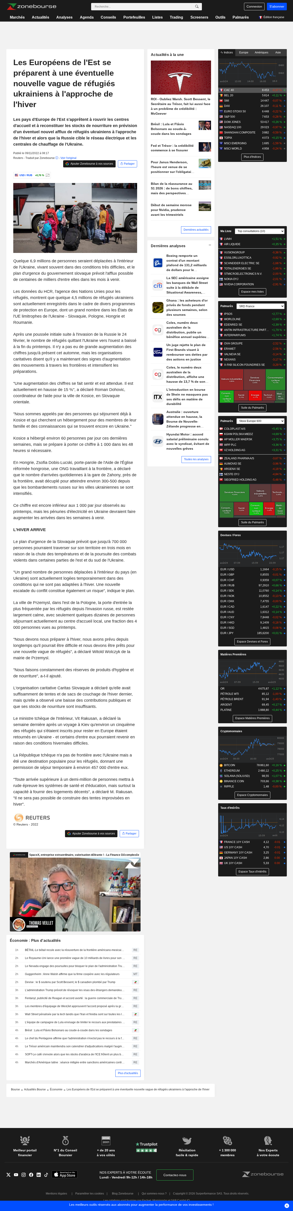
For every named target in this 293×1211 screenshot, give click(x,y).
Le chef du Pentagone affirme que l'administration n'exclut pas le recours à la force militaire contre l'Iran (75, 1038)
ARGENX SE (232, 469)
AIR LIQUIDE (232, 244)
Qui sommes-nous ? (154, 1193)
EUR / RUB (227, 585)
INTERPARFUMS (235, 335)
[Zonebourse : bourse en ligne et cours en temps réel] (31, 6)
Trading (176, 17)
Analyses (64, 17)
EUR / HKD (227, 622)
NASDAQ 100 (232, 127)
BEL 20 (228, 95)
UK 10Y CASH (233, 863)
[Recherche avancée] (197, 6)
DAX (227, 106)
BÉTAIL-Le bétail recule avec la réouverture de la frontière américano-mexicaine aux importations (75, 950)
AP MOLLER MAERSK (238, 439)
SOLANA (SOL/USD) (237, 776)
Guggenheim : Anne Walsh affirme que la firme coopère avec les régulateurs (72, 974)
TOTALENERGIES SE (237, 268)
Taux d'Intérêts (230, 807)
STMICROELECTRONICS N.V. (243, 273)
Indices (228, 52)
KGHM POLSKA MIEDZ (238, 434)
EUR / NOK (227, 596)
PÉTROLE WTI (229, 694)
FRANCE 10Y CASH (237, 842)
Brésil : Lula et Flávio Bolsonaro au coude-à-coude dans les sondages (68, 1030)
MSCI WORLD (233, 148)
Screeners (199, 17)
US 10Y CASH (233, 847)
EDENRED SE (233, 324)
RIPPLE (229, 786)
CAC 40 (229, 90)
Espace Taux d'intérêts (252, 871)
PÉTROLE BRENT (231, 699)
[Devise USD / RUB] (47, 175)
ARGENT (226, 704)
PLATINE (226, 710)
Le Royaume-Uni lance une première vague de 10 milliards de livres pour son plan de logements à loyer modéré (75, 958)
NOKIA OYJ (231, 279)
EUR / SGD (227, 627)
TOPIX (228, 137)
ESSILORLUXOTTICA (237, 257)
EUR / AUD (227, 612)
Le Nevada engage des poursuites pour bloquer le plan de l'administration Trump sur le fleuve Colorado (75, 966)
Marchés (17, 17)
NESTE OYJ (231, 474)
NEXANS (230, 359)
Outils (220, 17)
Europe (243, 52)
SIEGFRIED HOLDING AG (240, 479)
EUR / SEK (227, 590)
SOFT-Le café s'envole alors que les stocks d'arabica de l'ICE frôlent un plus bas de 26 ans (75, 1054)
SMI (226, 100)
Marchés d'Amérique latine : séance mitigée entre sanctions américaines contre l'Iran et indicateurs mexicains (75, 1062)
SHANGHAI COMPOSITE (239, 132)
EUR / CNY (227, 617)
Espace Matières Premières (252, 718)
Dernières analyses (168, 246)
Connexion (254, 6)
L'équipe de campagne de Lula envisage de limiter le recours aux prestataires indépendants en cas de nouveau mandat (75, 1022)
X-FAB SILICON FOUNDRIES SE (244, 364)
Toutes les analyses (196, 459)
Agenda (87, 17)
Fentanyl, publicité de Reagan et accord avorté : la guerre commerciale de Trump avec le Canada (75, 998)
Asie (278, 52)
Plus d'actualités (128, 1073)
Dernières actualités (196, 229)
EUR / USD (227, 569)
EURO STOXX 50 (235, 111)
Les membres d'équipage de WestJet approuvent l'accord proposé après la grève (75, 1006)
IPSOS (228, 314)
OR (222, 688)
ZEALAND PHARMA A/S (239, 458)
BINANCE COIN (234, 781)
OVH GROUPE (233, 343)
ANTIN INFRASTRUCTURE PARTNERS (247, 330)
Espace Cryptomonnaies (252, 795)
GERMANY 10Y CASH (238, 852)
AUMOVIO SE (232, 463)
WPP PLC (230, 444)
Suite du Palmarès (252, 407)
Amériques (261, 52)
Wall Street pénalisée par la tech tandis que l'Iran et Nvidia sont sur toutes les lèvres (75, 1014)
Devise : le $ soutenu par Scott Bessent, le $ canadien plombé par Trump (70, 982)
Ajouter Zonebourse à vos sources (91, 163)
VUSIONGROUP (234, 252)
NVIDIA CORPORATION (239, 284)
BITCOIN (229, 765)
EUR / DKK (227, 601)
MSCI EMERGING (235, 143)
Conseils (108, 17)
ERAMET (230, 348)
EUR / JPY (226, 633)
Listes (157, 17)
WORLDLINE (232, 319)
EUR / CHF (227, 580)
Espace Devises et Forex (252, 641)
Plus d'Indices (252, 156)
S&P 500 (229, 116)
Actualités (40, 17)
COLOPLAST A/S (234, 428)
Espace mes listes (252, 291)
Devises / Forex (230, 535)
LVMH (228, 239)
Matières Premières (233, 654)
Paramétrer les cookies (89, 1193)
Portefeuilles (134, 17)
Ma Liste (225, 231)
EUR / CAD (227, 606)
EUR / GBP (227, 574)
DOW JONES (232, 122)
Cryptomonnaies (231, 731)
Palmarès (241, 17)
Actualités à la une (167, 55)
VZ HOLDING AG (234, 450)
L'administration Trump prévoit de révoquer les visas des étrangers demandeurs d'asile (75, 990)
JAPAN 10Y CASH (235, 857)
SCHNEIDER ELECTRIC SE (241, 263)
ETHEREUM (232, 770)
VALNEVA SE (232, 354)
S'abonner (276, 6)
